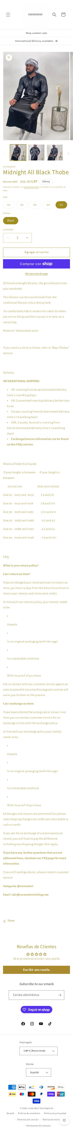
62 (61, 204)
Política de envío (51, 1119)
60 (50, 205)
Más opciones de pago (36, 273)
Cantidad (8, 229)
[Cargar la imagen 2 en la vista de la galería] (36, 152)
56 (24, 205)
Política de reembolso (29, 1113)
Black (10, 220)
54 (11, 205)
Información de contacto (38, 1126)
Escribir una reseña (36, 969)
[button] (8, 14)
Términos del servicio (28, 1119)
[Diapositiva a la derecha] (68, 153)
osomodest (33, 1108)
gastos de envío (31, 187)
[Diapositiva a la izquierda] (4, 153)
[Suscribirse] (59, 995)
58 (37, 205)
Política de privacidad (55, 1113)
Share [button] (11, 920)
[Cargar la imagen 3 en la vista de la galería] (55, 152)
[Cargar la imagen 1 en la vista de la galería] (18, 152)
